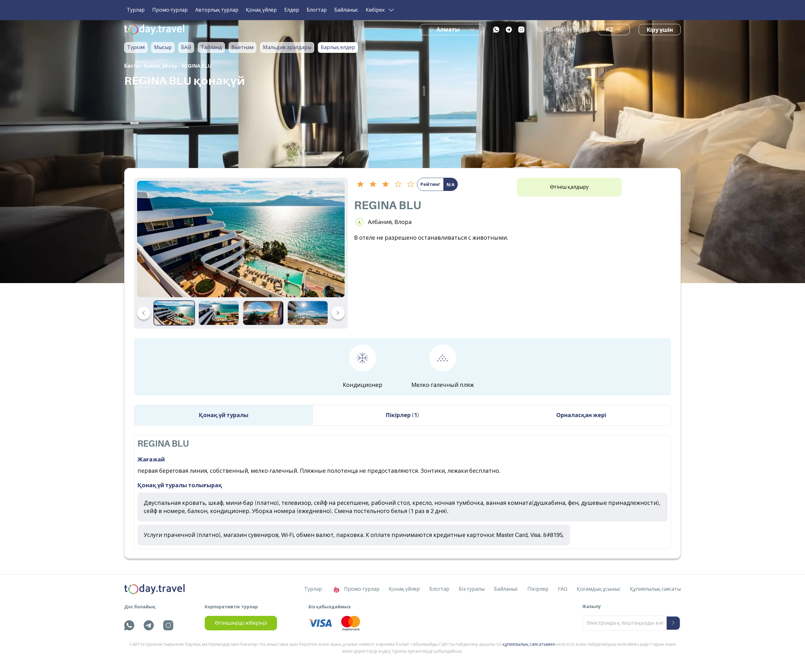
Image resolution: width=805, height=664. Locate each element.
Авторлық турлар (216, 10)
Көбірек (375, 10)
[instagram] (521, 29)
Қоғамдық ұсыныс (598, 589)
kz (609, 29)
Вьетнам (242, 47)
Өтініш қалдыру (569, 187)
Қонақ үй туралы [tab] (223, 415)
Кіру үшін (660, 30)
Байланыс (346, 10)
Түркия (136, 47)
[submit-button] (673, 623)
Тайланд (211, 47)
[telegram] (508, 29)
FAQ (562, 589)
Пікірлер (537, 589)
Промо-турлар (170, 10)
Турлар (136, 10)
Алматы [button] (448, 29)
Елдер (291, 10)
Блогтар (317, 10)
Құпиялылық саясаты (655, 589)
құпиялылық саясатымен (528, 644)
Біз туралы (472, 589)
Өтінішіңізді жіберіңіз (241, 623)
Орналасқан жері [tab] (581, 415)
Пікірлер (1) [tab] (402, 415)
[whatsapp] (496, 29)
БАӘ (186, 47)
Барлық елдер (338, 47)
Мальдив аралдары (287, 47)
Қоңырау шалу (567, 29)
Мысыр (163, 47)
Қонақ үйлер (261, 10)
